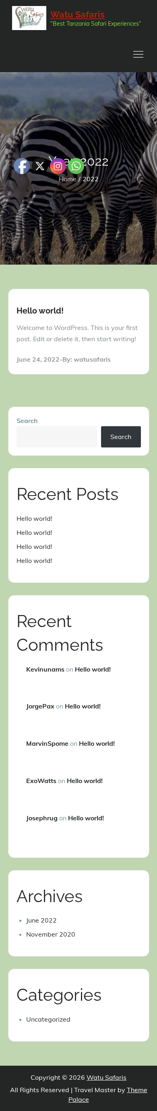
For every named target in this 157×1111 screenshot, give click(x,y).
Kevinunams (45, 669)
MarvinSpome (47, 743)
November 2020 (50, 934)
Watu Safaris (77, 14)
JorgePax (40, 706)
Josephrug (42, 818)
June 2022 (41, 920)
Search (27, 421)
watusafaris (92, 359)
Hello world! (40, 311)
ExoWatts (41, 781)
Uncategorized (48, 1019)
